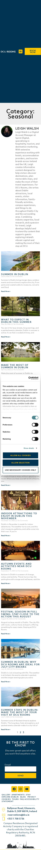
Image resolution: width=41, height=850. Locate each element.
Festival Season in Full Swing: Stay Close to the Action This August (20, 614)
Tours (15, 799)
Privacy (32, 797)
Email (8, 765)
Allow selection (20, 463)
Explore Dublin (10, 797)
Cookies (6, 799)
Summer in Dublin (14, 274)
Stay (28, 795)
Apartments (19, 795)
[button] (20, 51)
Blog (23, 797)
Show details (29, 448)
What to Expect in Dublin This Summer (16, 320)
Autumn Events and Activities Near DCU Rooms (16, 566)
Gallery (7, 795)
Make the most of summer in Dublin (15, 366)
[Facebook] (14, 789)
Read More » (5, 291)
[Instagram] (20, 789)
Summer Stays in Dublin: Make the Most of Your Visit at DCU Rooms (19, 712)
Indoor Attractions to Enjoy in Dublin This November (19, 516)
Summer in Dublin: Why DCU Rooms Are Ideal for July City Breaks (20, 664)
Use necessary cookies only (20, 470)
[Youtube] (27, 789)
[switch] (35, 424)
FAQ (22, 799)
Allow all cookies (20, 455)
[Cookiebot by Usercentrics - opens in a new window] (28, 378)
